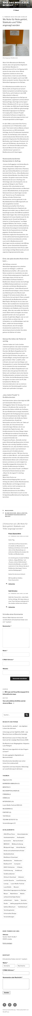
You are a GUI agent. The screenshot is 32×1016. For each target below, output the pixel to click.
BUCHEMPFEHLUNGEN (10, 791)
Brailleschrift (8, 864)
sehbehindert (8, 900)
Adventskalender (22, 834)
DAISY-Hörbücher (9, 867)
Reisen (6, 893)
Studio (6, 903)
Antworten (11, 584)
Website (5, 668)
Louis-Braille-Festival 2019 (11, 805)
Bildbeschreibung (17, 844)
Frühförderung (8, 870)
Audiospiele (20, 837)
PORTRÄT (6, 812)
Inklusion (21, 877)
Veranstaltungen (8, 823)
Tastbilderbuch (22, 907)
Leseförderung (21, 880)
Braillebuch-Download (11, 857)
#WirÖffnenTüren (9, 834)
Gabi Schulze (22, 16)
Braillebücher (8, 860)
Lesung (6, 883)
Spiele (16, 900)
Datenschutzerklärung (9, 1009)
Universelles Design (10, 913)
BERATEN (6, 787)
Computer (17, 864)
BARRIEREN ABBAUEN (10, 783)
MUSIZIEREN (9, 510)
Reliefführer (14, 893)
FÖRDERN (6, 794)
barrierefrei (7, 841)
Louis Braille (7, 887)
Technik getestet (9, 910)
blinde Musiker (10, 513)
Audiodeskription (9, 837)
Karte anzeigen (7, 943)
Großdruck (18, 870)
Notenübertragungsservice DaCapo (15, 890)
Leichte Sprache (9, 880)
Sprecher (24, 900)
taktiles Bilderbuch (9, 907)
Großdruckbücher (9, 874)
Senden (6, 992)
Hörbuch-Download (10, 877)
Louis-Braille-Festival (17, 883)
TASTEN (5, 816)
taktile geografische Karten (18, 903)
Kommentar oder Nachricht (13, 977)
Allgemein (6, 780)
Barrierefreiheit (18, 841)
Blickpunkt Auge (9, 847)
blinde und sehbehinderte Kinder (14, 850)
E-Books (19, 867)
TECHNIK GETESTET (9, 819)
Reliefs (22, 893)
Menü (17, 10)
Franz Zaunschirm (14, 534)
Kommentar (7, 626)
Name (5, 650)
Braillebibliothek (9, 854)
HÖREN (5, 798)
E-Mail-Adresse (8, 659)
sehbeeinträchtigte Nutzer (12, 897)
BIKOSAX (7, 844)
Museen (16, 887)
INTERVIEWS (7, 801)
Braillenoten (22, 513)
